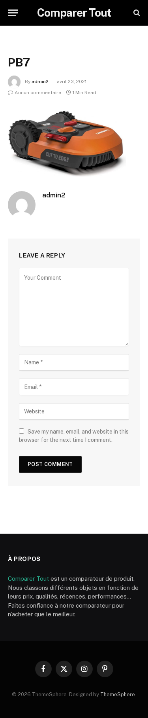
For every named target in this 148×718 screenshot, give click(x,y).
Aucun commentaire (38, 92)
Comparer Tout (28, 578)
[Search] (136, 13)
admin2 (40, 81)
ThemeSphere (117, 694)
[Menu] (13, 13)
